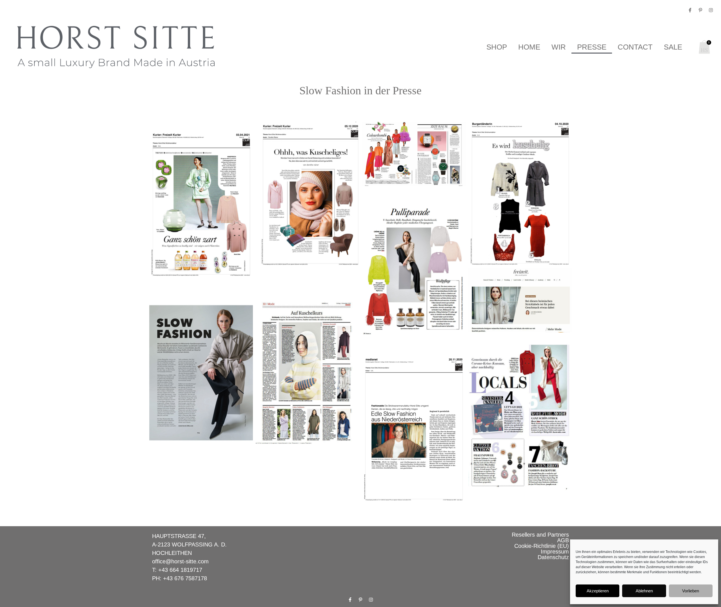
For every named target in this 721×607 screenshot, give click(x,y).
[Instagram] (710, 10)
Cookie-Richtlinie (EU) (541, 546)
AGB (563, 540)
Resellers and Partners (540, 534)
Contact (635, 47)
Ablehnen (644, 590)
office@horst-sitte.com (180, 561)
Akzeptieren (598, 590)
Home (529, 47)
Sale (673, 47)
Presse (591, 47)
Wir (558, 47)
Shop (496, 47)
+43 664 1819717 (180, 570)
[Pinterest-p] (700, 10)
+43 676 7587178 (185, 578)
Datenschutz (553, 557)
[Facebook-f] (690, 10)
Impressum (555, 551)
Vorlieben (690, 590)
